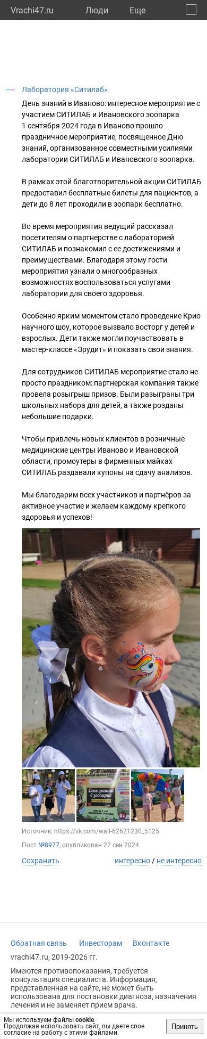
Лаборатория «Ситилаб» (65, 89)
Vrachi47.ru (32, 10)
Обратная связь (39, 943)
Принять (184, 1026)
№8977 (48, 845)
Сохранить (40, 860)
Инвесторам (100, 943)
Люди (96, 10)
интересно (132, 860)
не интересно (179, 860)
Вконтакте (151, 943)
